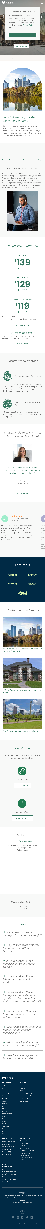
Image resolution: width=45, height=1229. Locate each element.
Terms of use (23, 1224)
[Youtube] (13, 1217)
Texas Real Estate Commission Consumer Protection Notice (22, 1196)
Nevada (4, 1111)
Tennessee (5, 1126)
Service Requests (7, 1149)
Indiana (4, 1104)
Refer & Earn (24, 1088)
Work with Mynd (25, 1086)
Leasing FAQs (6, 1154)
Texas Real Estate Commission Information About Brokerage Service (22, 1199)
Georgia (4, 1101)
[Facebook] (31, 1217)
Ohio (3, 1116)
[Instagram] (22, 1217)
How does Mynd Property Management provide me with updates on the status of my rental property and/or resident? (22, 997)
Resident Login (7, 1144)
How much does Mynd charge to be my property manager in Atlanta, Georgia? (22, 1014)
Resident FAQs (7, 1152)
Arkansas (5, 1091)
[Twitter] (27, 1217)
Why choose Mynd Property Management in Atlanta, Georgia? (21, 948)
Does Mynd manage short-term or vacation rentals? (20, 1057)
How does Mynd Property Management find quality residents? (19, 979)
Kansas (4, 1106)
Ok (22, 35)
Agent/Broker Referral (9, 1174)
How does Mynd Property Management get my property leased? (20, 963)
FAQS (22, 924)
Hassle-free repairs (27, 160)
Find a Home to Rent (8, 1142)
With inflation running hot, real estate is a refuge (22, 691)
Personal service (9, 160)
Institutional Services (9, 1172)
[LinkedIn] (18, 1217)
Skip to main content (1, 9)
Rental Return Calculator (24, 1144)
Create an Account (8, 1147)
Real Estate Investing (27, 1151)
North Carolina (7, 1114)
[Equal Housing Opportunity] (22, 1212)
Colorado (5, 1096)
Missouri (5, 1109)
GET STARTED (21, 46)
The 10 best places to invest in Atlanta (20, 731)
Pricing (22, 1091)
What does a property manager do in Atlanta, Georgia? (22, 934)
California (5, 1093)
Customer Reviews (26, 1093)
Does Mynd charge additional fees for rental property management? (22, 1029)
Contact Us (6, 1177)
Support (5, 1182)
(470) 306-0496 (25, 841)
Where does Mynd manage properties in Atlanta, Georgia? (21, 1044)
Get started (22, 786)
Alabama (5, 1086)
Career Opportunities (9, 1179)
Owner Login (24, 1098)
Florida (4, 1098)
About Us (5, 1169)
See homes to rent (22, 818)
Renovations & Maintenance (25, 1154)
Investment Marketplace (28, 1096)
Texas (4, 1129)
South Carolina (7, 1124)
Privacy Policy (33, 1224)
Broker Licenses (12, 1224)
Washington (6, 1134)
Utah (3, 1131)
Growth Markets (25, 1148)
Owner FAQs (24, 1101)
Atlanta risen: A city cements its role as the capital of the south (22, 650)
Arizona (4, 1088)
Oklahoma (5, 1119)
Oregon (4, 1121)
